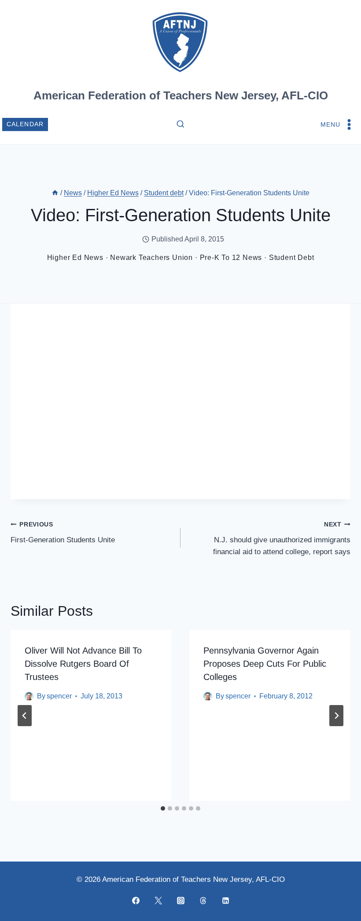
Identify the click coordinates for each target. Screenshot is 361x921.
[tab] (163, 808)
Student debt (291, 257)
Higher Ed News (75, 257)
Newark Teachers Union (151, 257)
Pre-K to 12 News (231, 257)
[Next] (336, 715)
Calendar (25, 124)
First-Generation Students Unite (63, 532)
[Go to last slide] (25, 715)
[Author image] (29, 696)
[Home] (55, 193)
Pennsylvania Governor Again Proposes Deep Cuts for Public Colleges (264, 664)
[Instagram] (180, 900)
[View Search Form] (180, 124)
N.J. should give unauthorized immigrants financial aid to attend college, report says (281, 538)
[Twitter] (158, 900)
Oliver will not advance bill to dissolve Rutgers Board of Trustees (83, 664)
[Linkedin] (225, 900)
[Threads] (202, 900)
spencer (59, 696)
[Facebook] (135, 900)
